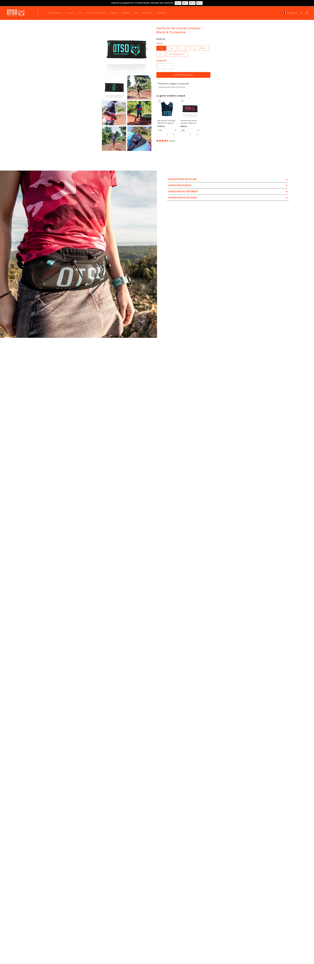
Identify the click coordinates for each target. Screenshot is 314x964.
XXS (161, 48)
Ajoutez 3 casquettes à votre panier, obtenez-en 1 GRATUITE (156, 3)
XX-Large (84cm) (177, 54)
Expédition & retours (228, 197)
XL (161, 54)
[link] (167, 108)
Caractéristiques (228, 185)
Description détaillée (228, 179)
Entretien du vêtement (228, 191)
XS (172, 48)
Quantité (161, 61)
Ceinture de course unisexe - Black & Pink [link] (189, 121)
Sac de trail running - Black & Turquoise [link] (167, 121)
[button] (55, 13)
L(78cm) (202, 48)
